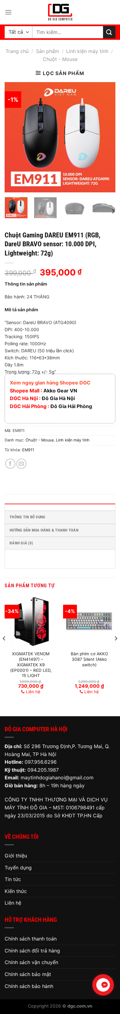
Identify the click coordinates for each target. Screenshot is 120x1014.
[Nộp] (109, 32)
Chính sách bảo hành (29, 986)
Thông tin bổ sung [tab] (27, 517)
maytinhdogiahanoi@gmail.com (57, 777)
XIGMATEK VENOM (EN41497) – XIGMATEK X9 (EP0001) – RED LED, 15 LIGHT (31, 664)
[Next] (105, 137)
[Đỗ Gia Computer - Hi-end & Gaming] (60, 12)
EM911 (28, 450)
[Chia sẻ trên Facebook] (10, 464)
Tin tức (13, 879)
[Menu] (8, 12)
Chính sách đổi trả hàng (32, 951)
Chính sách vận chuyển (31, 962)
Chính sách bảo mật (28, 974)
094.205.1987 (43, 770)
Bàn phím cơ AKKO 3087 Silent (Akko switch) (89, 659)
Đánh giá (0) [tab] (21, 543)
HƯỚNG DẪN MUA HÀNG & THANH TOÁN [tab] (44, 530)
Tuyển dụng (18, 868)
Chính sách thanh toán (31, 939)
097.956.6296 (41, 762)
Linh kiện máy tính (87, 51)
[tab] (60, 507)
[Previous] (14, 137)
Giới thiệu (16, 856)
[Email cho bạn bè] (21, 464)
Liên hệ (13, 903)
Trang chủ (17, 51)
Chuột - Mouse (60, 59)
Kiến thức (16, 891)
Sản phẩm (47, 51)
